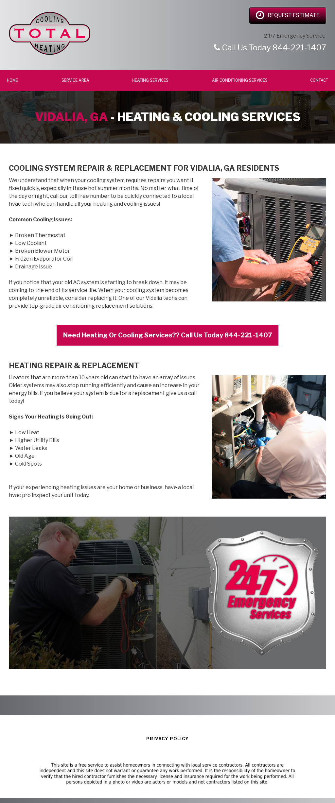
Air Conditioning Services (240, 80)
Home (13, 80)
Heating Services (150, 80)
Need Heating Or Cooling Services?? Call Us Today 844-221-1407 (167, 335)
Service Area (75, 80)
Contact (319, 80)
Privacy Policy (167, 738)
